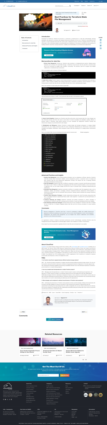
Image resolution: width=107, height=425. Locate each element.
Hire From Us (29, 402)
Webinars (67, 393)
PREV (23, 312)
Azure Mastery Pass (30, 398)
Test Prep (28, 394)
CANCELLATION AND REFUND (82, 423)
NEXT (83, 312)
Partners (89, 5)
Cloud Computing (65, 292)
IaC (76, 292)
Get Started (49, 55)
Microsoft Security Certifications (53, 396)
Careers (86, 1)
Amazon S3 (45, 292)
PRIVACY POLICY (60, 423)
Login (101, 1)
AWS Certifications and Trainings (53, 387)
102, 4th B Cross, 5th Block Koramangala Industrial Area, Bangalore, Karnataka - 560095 (93, 387)
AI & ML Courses (49, 386)
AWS (50, 292)
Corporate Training (30, 387)
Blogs (67, 386)
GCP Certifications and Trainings (53, 393)
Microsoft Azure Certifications (52, 389)
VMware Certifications (51, 403)
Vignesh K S (67, 30)
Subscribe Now (65, 375)
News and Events (69, 387)
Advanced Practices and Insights (29, 45)
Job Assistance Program (31, 391)
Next (86, 359)
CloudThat (44, 246)
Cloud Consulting (29, 389)
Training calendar (29, 393)
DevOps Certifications (51, 391)
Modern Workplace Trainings (52, 398)
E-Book (67, 391)
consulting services (84, 246)
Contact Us (92, 1)
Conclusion (24, 48)
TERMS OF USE (67, 423)
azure (53, 292)
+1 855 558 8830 (43, 416)
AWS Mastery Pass (30, 396)
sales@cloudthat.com (89, 392)
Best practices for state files (28, 43)
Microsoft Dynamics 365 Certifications (54, 394)
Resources (77, 1)
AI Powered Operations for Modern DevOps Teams (52, 351)
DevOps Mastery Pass (30, 400)
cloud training (75, 246)
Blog (82, 1)
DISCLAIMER (73, 423)
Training (82, 5)
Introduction (25, 40)
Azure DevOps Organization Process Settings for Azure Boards (30, 351)
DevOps (72, 292)
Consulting (76, 5)
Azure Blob (58, 292)
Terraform (80, 292)
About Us (95, 5)
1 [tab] (53, 326)
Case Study (68, 389)
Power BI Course (49, 400)
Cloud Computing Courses (31, 386)
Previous (83, 359)
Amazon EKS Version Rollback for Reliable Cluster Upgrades (75, 351)
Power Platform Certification (52, 402)
